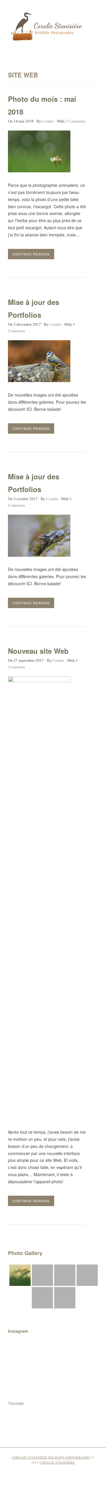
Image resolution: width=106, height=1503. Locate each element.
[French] (94, 1403)
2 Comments (75, 121)
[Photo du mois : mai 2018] (39, 171)
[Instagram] (58, 1429)
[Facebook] (47, 1429)
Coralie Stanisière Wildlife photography (51, 1457)
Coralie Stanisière (57, 1462)
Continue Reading (31, 254)
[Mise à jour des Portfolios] (39, 380)
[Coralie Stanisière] (47, 42)
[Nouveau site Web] (39, 680)
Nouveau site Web (38, 651)
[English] (86, 1403)
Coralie (48, 121)
